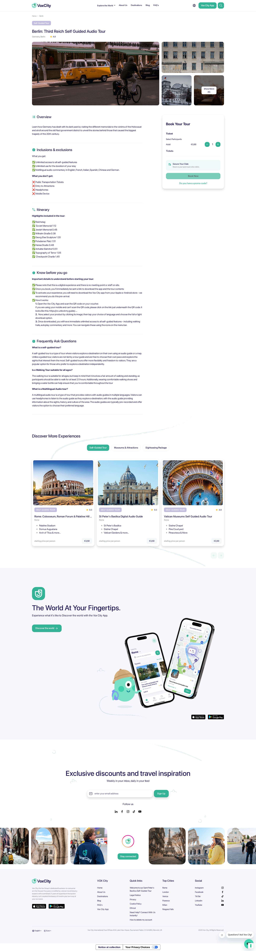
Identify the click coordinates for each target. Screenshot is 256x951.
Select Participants (174, 139)
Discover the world (44, 628)
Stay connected (128, 856)
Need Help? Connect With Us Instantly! (142, 914)
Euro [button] (48, 931)
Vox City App (207, 5)
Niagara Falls (168, 909)
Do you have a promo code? (193, 183)
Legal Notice (135, 895)
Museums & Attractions (126, 447)
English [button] (37, 931)
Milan (164, 905)
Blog (148, 5)
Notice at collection (109, 947)
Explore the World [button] (105, 5)
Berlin (41, 16)
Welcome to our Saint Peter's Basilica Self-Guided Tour (142, 889)
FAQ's (156, 5)
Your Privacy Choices (137, 947)
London (165, 892)
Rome (164, 888)
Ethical (133, 908)
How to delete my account (141, 920)
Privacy (133, 899)
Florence (166, 900)
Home (34, 16)
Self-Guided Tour (98, 447)
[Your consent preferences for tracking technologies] (251, 946)
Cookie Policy (135, 904)
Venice (165, 896)
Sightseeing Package (156, 447)
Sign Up (161, 793)
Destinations (136, 5)
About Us (123, 5)
